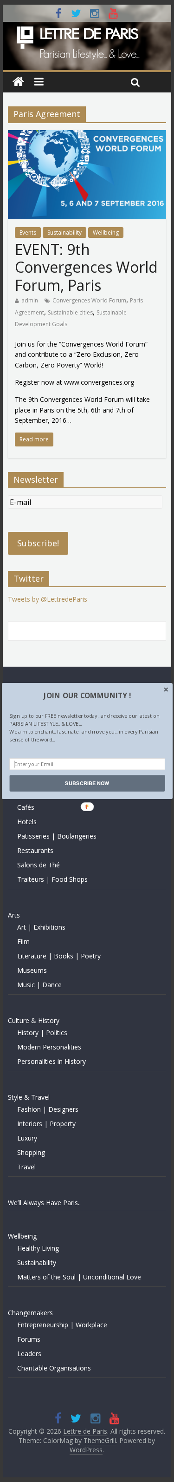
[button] (87, 695)
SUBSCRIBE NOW (87, 783)
